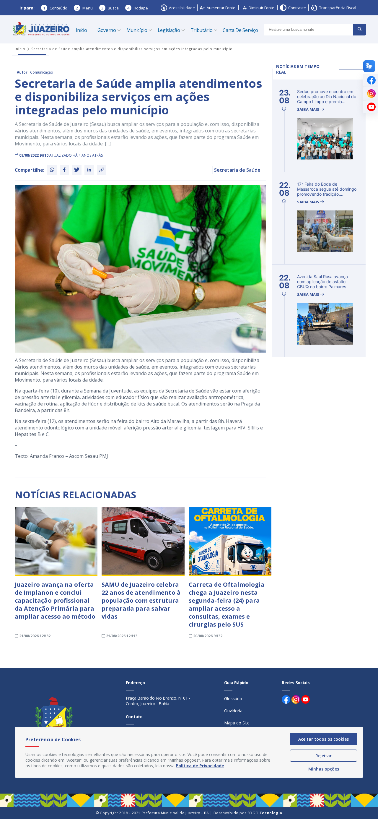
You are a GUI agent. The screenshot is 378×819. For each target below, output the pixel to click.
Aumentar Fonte (221, 7)
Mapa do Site (237, 723)
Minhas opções (323, 769)
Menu (84, 8)
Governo (106, 30)
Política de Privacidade (200, 765)
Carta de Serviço (240, 30)
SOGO (264, 812)
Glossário (233, 698)
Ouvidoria (233, 710)
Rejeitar (323, 755)
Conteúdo (55, 8)
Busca (110, 8)
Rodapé (137, 8)
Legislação (169, 30)
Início (81, 30)
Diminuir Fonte (261, 7)
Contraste (297, 7)
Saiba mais (308, 109)
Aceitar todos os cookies (323, 739)
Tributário (201, 30)
